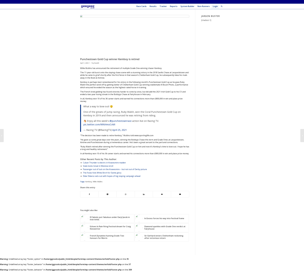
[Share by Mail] (162, 194)
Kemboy (88, 181)
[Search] (221, 6)
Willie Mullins (97, 181)
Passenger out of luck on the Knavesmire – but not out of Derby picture (115, 169)
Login (215, 6)
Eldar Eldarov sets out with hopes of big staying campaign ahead (111, 176)
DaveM (96, 63)
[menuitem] (141, 6)
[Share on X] (108, 194)
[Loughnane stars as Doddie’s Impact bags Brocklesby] (2, 135)
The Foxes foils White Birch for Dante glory (102, 172)
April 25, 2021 (119, 130)
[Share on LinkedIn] (144, 194)
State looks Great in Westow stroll (98, 166)
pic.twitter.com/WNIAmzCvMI (99, 124)
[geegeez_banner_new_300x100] (88, 6)
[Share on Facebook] (89, 194)
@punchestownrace (120, 120)
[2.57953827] (134, 35)
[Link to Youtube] (180, 194)
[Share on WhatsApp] (126, 194)
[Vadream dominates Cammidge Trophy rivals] (302, 135)
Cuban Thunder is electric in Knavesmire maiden (104, 162)
